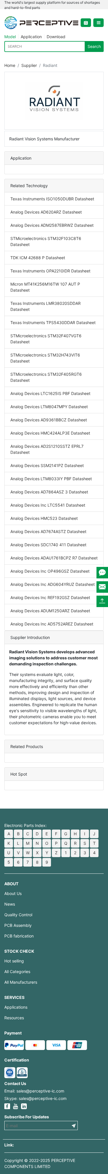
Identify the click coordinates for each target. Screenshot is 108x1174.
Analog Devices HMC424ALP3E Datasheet (50, 433)
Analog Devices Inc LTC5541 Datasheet (47, 505)
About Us (13, 893)
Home (9, 65)
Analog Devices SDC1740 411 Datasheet (48, 544)
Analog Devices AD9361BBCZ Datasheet (48, 419)
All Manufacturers (20, 982)
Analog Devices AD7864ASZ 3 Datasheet (49, 491)
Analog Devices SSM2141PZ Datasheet (47, 465)
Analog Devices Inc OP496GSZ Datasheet (50, 571)
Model (10, 36)
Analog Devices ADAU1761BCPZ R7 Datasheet (54, 557)
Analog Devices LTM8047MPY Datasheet (49, 406)
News (9, 904)
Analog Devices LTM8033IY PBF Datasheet (51, 478)
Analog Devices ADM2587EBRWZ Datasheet (52, 225)
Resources (14, 1017)
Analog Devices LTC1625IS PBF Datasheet (50, 393)
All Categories (17, 971)
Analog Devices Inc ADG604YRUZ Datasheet (52, 584)
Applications (15, 1007)
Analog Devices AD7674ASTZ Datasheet (48, 531)
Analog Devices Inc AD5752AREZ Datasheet (51, 623)
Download (56, 36)
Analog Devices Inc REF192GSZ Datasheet (50, 597)
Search (94, 46)
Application (31, 36)
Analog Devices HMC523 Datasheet (44, 518)
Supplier (29, 65)
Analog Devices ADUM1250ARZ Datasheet (50, 610)
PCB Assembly (18, 925)
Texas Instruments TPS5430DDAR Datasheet (53, 322)
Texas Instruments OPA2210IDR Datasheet (50, 270)
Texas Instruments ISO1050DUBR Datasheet (52, 198)
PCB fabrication (19, 935)
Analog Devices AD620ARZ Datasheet (46, 212)
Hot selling (14, 960)
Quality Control (18, 914)
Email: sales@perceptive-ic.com (34, 1090)
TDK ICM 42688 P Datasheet (37, 257)
